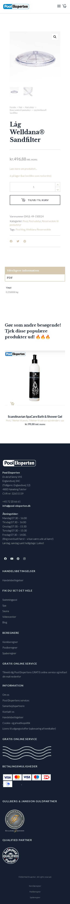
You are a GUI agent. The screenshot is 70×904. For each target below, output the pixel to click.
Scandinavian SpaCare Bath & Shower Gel (35, 416)
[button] (55, 37)
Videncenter (9, 616)
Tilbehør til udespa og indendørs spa (46, 420)
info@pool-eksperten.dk (16, 505)
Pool (20, 107)
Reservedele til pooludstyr (20, 110)
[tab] (35, 270)
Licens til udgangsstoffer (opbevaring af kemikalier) (29, 728)
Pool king (20, 229)
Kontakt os (8, 711)
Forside (13, 107)
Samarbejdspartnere (13, 705)
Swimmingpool (9, 599)
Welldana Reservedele (38, 229)
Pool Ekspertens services (15, 700)
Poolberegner (9, 647)
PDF (10, 277)
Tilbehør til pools (19, 420)
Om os (5, 694)
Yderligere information (23, 270)
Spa (4, 605)
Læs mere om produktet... (23, 168)
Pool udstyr (29, 107)
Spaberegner (9, 653)
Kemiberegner (10, 641)
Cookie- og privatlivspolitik (16, 722)
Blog (4, 622)
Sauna (5, 611)
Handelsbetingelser (12, 580)
